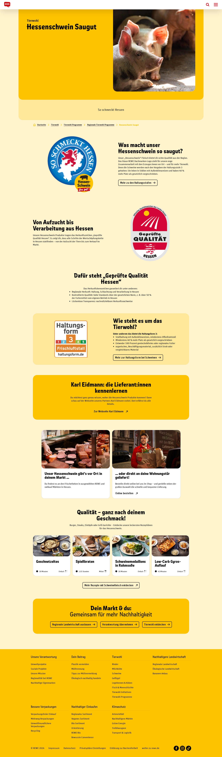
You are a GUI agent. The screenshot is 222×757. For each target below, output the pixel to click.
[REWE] (7, 5)
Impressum (53, 748)
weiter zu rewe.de (150, 748)
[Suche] (208, 5)
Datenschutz (70, 748)
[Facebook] (176, 748)
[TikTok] (188, 748)
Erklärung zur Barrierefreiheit (124, 748)
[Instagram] (182, 748)
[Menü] (215, 5)
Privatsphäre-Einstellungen (93, 748)
